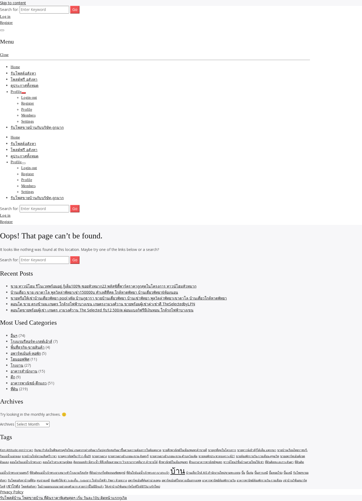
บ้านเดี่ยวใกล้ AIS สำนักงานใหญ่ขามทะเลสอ (213, 472)
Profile (16, 92)
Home (15, 67)
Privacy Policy (11, 491)
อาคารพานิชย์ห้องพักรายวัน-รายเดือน (259, 480)
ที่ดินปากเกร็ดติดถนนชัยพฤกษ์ (107, 472)
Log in (5, 17)
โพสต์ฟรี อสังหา (24, 80)
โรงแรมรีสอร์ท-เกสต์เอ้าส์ (31, 341)
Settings (27, 121)
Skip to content (13, 2)
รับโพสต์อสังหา (23, 73)
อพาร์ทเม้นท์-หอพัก (26, 353)
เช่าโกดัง (13, 486)
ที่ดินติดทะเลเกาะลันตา (279, 462)
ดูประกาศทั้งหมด (24, 86)
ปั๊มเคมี (288, 472)
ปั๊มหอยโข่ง (275, 472)
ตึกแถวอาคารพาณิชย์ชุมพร (205, 462)
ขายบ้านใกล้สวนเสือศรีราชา (39, 456)
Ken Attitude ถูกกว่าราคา (16, 450)
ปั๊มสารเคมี (261, 472)
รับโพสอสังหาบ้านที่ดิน (22, 480)
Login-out (29, 98)
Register (6, 23)
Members (28, 115)
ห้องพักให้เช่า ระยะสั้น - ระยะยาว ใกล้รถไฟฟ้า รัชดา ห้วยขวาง (89, 480)
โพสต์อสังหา (29, 486)
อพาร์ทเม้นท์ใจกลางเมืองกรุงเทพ (181, 480)
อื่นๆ (14, 335)
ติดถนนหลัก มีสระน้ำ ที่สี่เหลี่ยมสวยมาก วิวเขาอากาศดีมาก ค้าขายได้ (115, 462)
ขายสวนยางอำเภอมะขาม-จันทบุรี (128, 456)
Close (4, 55)
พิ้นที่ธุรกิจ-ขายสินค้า (28, 347)
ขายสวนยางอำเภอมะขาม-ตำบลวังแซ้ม (173, 456)
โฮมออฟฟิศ (20, 359)
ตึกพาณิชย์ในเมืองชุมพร (173, 462)
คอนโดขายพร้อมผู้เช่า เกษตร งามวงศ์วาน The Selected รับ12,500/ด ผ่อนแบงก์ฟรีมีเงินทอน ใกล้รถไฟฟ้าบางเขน (102, 309)
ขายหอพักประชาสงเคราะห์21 (216, 456)
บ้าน (177, 470)
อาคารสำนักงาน (24, 371)
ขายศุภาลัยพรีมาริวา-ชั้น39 (74, 456)
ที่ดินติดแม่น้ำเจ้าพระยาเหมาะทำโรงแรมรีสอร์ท (59, 472)
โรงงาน (17, 365)
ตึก (13, 376)
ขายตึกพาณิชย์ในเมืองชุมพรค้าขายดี (184, 450)
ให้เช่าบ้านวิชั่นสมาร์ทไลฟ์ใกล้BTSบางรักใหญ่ (132, 486)
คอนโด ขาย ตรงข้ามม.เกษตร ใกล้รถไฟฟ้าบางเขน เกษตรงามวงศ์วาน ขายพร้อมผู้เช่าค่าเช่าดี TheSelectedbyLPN (103, 303)
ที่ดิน (14, 388)
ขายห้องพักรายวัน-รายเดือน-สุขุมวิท (257, 456)
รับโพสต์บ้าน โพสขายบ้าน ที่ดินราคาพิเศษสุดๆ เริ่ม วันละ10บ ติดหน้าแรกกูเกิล (63, 497)
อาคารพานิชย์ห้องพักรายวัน (219, 480)
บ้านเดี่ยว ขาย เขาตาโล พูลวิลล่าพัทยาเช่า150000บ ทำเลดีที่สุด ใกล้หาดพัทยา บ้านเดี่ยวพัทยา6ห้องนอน (94, 292)
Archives (7, 424)
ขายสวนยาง (99, 456)
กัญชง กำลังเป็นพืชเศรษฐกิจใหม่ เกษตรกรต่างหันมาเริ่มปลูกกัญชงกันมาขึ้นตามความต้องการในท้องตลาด (97, 450)
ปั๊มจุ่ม (249, 472)
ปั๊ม (243, 472)
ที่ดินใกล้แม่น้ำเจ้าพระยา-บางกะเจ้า (147, 472)
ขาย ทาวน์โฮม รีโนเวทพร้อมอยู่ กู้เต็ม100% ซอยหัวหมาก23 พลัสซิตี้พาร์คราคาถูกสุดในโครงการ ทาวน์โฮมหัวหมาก (103, 286)
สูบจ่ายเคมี (43, 480)
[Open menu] (2, 30)
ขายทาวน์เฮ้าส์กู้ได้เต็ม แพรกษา (256, 450)
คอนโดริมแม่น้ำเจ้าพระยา (26, 462)
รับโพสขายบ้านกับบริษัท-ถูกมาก (37, 128)
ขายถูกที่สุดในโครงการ (222, 450)
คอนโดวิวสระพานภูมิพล (57, 462)
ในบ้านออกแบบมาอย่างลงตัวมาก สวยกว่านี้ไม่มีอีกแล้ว (71, 486)
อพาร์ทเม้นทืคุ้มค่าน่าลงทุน (144, 480)
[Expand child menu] (23, 93)
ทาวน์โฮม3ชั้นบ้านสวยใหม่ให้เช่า (243, 462)
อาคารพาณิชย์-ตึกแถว (29, 383)
